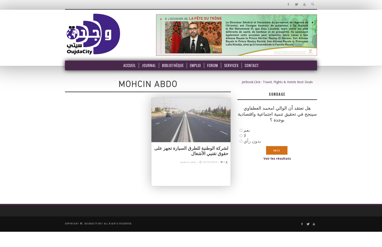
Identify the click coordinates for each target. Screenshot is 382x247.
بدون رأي (252, 141)
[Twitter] (296, 4)
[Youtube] (304, 4)
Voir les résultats (277, 158)
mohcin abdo (188, 162)
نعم (247, 130)
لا (245, 135)
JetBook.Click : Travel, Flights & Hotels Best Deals (277, 82)
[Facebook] (288, 4)
